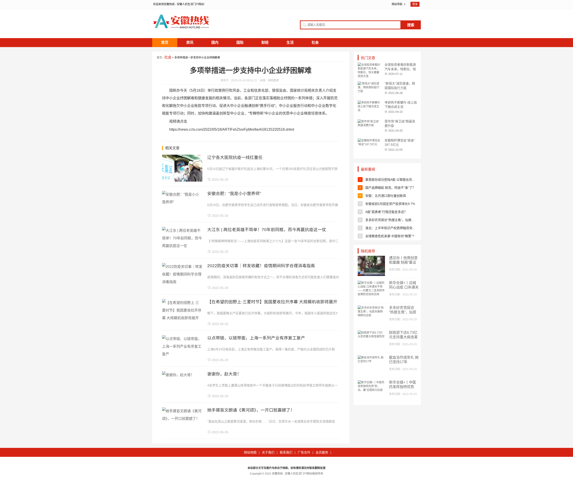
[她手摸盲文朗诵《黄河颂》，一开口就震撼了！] (182, 419)
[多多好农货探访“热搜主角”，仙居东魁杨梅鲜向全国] (371, 315)
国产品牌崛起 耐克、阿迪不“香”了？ (390, 187)
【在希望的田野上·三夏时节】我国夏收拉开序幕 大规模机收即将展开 (272, 301)
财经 (265, 42)
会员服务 (322, 452)
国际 (240, 42)
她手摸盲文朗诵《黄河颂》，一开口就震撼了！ (251, 410)
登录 (415, 4)
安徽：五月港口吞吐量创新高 (385, 195)
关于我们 (268, 452)
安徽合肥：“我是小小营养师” (234, 193)
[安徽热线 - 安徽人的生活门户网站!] (181, 32)
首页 (164, 42)
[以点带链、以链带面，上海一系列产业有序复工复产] (182, 354)
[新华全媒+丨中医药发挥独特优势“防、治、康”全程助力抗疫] (371, 390)
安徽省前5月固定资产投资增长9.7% (390, 204)
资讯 (189, 42)
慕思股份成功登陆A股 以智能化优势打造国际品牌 (399, 179)
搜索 (410, 25)
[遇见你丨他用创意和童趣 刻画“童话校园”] (371, 275)
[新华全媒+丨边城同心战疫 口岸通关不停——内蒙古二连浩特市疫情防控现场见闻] (371, 294)
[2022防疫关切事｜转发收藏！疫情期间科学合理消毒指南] (182, 282)
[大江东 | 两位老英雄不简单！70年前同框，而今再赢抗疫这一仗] (182, 246)
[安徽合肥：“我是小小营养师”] (182, 202)
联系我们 (286, 452)
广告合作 (304, 452)
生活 (290, 42)
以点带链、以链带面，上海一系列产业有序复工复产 (256, 338)
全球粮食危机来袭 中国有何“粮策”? (389, 236)
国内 (214, 42)
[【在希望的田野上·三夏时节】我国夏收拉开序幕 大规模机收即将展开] (182, 318)
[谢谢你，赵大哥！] (178, 375)
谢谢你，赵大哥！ (224, 374)
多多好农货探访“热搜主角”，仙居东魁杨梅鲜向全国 (400, 220)
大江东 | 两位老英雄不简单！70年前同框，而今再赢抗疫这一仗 (266, 229)
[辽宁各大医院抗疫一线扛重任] (182, 180)
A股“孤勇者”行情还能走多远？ (386, 212)
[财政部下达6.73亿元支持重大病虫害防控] (371, 336)
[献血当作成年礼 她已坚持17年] (371, 361)
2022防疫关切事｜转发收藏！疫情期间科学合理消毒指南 (261, 265)
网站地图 (250, 452)
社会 (315, 42)
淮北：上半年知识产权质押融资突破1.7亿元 (395, 228)
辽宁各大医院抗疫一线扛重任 (235, 157)
